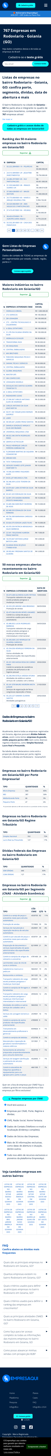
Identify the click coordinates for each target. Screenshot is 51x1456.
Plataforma (14, 1397)
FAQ (34, 1402)
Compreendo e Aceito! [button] (37, 1447)
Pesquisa (13, 1402)
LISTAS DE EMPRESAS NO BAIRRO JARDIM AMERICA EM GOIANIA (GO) (19, 1194)
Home (12, 1393)
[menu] (46, 5)
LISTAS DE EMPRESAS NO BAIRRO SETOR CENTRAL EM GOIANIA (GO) (31, 1194)
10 (37, 230)
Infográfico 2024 (39, 1407)
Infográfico (13, 1407)
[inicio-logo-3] (5, 5)
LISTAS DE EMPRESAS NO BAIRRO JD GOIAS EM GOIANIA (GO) (31, 1217)
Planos (35, 1393)
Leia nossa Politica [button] (12, 1452)
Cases (35, 1397)
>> (42, 230)
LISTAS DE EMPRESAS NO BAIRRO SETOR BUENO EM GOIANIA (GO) (8, 1194)
